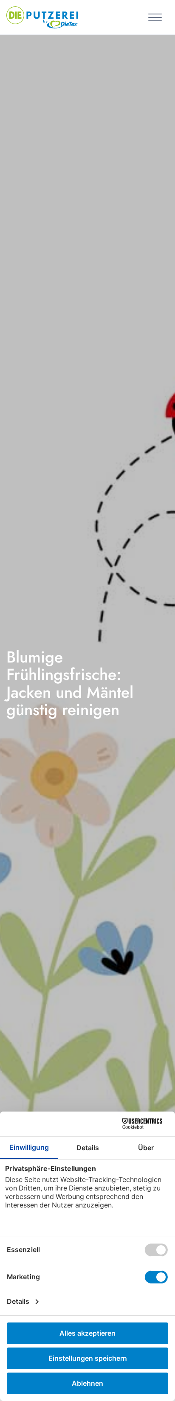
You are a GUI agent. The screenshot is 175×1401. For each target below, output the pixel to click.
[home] (42, 16)
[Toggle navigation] (156, 16)
